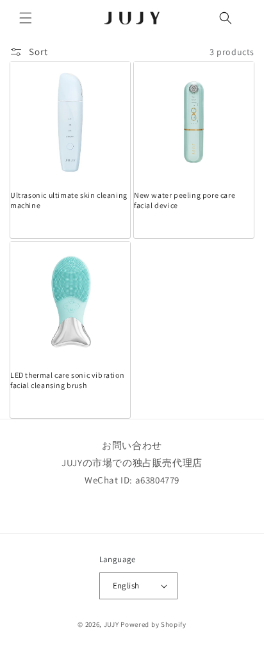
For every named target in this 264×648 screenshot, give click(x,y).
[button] (26, 18)
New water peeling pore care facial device (184, 200)
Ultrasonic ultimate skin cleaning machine (69, 200)
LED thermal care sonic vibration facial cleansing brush (67, 380)
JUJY (111, 624)
